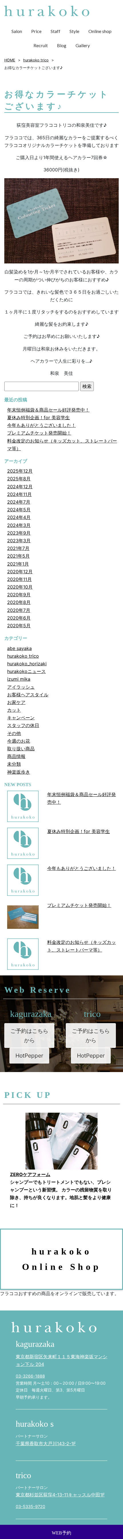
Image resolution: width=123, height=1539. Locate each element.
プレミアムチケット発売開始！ (39, 433)
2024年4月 (19, 517)
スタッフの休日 (23, 725)
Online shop (100, 31)
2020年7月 (18, 610)
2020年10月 (20, 587)
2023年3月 (19, 540)
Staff (55, 31)
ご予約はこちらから (29, 1035)
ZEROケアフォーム (30, 1174)
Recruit (40, 45)
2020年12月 (20, 571)
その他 (14, 733)
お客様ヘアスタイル (27, 694)
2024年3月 (19, 525)
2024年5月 (19, 509)
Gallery (83, 45)
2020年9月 (19, 594)
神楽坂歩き (18, 772)
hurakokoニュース (26, 671)
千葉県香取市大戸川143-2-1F (46, 1443)
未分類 (14, 764)
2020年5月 (19, 625)
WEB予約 (61, 1532)
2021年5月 (18, 556)
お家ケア (16, 702)
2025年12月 (20, 471)
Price (36, 31)
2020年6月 (19, 618)
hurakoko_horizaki (27, 663)
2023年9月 (19, 533)
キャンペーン (21, 717)
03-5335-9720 (30, 1506)
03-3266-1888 (30, 1376)
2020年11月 (19, 579)
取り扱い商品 (21, 748)
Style (74, 31)
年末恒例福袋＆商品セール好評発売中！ (48, 410)
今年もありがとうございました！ (41, 425)
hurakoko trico (23, 656)
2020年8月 (19, 602)
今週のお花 (18, 741)
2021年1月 (18, 564)
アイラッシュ (21, 687)
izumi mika (18, 679)
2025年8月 (19, 478)
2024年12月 (20, 486)
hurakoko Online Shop (61, 1259)
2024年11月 (19, 494)
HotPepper (29, 1055)
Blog (61, 45)
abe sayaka (19, 648)
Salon (16, 31)
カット (14, 710)
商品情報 (16, 756)
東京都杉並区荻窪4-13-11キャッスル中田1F (60, 1495)
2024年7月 (18, 502)
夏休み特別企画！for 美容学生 (38, 417)
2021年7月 (18, 548)
